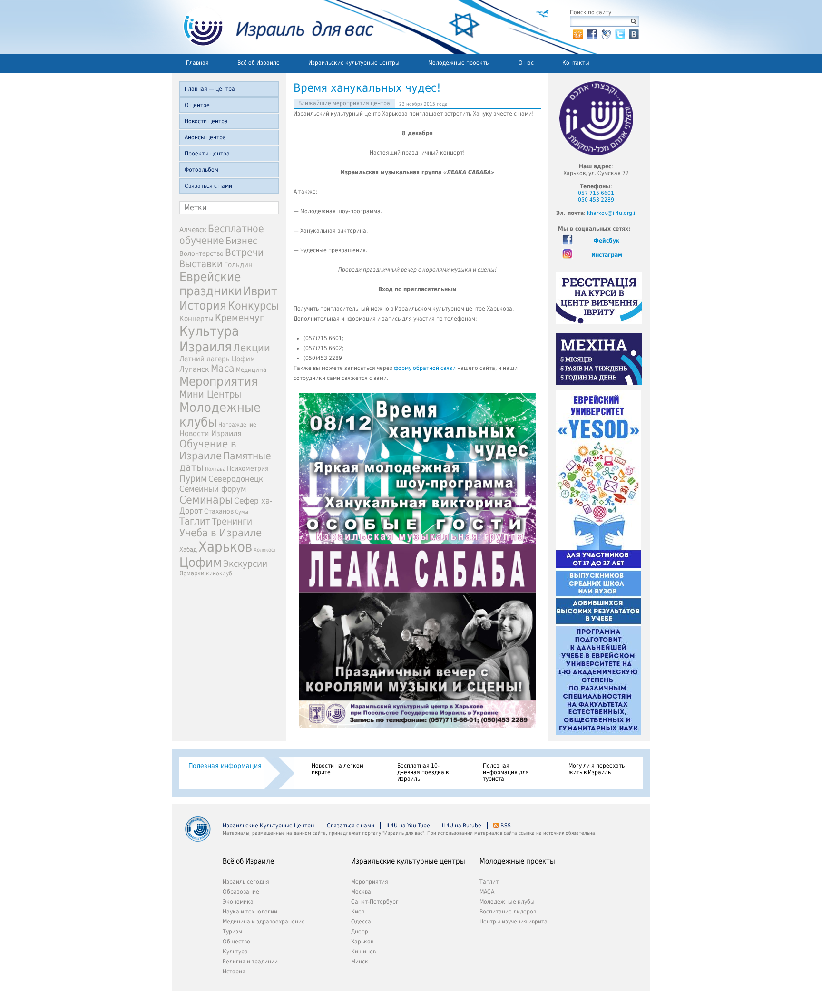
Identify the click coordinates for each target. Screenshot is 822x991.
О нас (526, 62)
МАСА (487, 891)
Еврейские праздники (210, 284)
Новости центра (206, 121)
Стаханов (219, 511)
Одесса (361, 921)
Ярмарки (192, 573)
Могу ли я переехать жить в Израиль (596, 769)
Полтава (215, 469)
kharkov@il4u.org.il (611, 213)
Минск (359, 961)
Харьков (225, 547)
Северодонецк (235, 479)
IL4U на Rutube (461, 825)
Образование (241, 891)
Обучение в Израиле (207, 450)
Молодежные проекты (459, 62)
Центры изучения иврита (514, 921)
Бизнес (241, 240)
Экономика (238, 901)
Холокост (265, 550)
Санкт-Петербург (375, 901)
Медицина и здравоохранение (264, 921)
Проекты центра (207, 153)
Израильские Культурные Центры (269, 825)
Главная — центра (210, 89)
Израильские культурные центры (354, 62)
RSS (505, 825)
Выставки (201, 264)
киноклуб (219, 573)
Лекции (251, 348)
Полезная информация (225, 765)
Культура (235, 951)
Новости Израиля (210, 433)
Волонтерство (201, 253)
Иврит (260, 291)
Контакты (575, 62)
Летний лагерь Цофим (217, 359)
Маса (223, 368)
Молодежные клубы (507, 901)
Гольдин (238, 265)
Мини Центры (210, 394)
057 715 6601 (596, 193)
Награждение (237, 424)
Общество (236, 941)
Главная (197, 62)
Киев (357, 911)
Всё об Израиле (258, 62)
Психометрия (248, 468)
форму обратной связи (424, 368)
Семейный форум (212, 489)
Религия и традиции (250, 961)
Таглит (194, 521)
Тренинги (232, 521)
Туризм (232, 931)
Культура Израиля (209, 339)
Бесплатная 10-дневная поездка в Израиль (423, 772)
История (202, 305)
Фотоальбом (201, 169)
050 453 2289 (596, 199)
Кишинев (363, 951)
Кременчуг (239, 317)
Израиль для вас (273, 27)
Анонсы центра (205, 137)
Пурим (193, 478)
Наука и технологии (250, 911)
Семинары (206, 500)
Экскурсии (245, 564)
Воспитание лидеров (508, 911)
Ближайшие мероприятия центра (344, 103)
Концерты (196, 318)
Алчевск (192, 229)
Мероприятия (218, 381)
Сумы (241, 512)
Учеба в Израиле (220, 533)
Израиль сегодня (246, 881)
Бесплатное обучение (221, 234)
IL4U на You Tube (408, 825)
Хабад (188, 549)
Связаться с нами (208, 186)
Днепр (359, 931)
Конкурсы (253, 306)
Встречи (244, 252)
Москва (361, 891)
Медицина (251, 369)
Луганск (194, 369)
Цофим (200, 562)
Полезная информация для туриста (506, 772)
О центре (197, 105)
